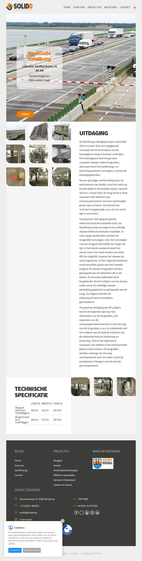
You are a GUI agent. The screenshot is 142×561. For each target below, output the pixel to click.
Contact (125, 7)
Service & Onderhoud (64, 480)
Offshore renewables (64, 475)
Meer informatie (31, 550)
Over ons (79, 7)
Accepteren (15, 550)
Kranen (57, 465)
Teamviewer (25, 519)
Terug (25, 114)
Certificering (21, 470)
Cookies (64, 553)
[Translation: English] (135, 7)
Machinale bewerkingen (66, 470)
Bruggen (58, 460)
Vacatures (110, 7)
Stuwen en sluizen (63, 484)
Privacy (74, 553)
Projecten (94, 7)
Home (67, 7)
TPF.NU (97, 553)
